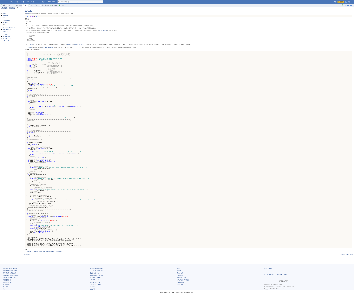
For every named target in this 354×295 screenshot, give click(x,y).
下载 (95, 284)
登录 (335, 2)
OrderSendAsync (37, 251)
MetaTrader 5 (268, 268)
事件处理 (12, 8)
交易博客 (5, 287)
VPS (38, 1)
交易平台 (97, 268)
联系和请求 (180, 284)
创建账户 (340, 2)
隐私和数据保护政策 (183, 280)
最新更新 (96, 271)
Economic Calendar (282, 274)
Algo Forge (19, 5)
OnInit (4, 13)
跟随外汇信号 (7, 280)
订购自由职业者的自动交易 (11, 275)
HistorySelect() (103, 30)
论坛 (11, 2)
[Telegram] (268, 281)
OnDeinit (5, 15)
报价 (43, 2)
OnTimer (5, 22)
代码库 (10, 5)
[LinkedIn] (277, 281)
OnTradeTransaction (9, 27)
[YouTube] (274, 281)
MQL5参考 (4, 8)
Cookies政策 (180, 282)
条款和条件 (180, 273)
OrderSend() (70, 44)
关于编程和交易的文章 (9, 273)
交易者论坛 (6, 284)
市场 (16, 2)
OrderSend (29, 251)
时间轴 (179, 271)
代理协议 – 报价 (181, 277)
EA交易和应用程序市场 (9, 277)
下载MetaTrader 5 (348, 5)
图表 (4, 289)
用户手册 (97, 275)
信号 (22, 2)
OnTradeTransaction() (48, 47)
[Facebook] (265, 281)
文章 (4, 5)
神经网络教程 (45, 5)
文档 (26, 5)
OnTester (5, 34)
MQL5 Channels (269, 274)
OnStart (5, 11)
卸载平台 (92, 289)
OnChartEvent (7, 32)
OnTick (5, 18)
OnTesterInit (6, 36)
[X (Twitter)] (271, 281)
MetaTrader (51, 1)
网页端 (62, 5)
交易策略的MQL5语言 (96, 277)
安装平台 (92, 287)
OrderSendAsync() (79, 44)
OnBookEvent (7, 29)
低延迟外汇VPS (7, 282)
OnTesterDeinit (7, 38)
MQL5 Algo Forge (95, 282)
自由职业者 (30, 2)
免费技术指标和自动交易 (10, 271)
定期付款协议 (181, 275)
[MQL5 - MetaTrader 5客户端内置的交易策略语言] (4, 2)
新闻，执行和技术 (95, 273)
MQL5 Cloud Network (96, 280)
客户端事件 (58, 251)
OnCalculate (6, 20)
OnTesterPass (7, 41)
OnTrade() (29, 47)
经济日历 (54, 5)
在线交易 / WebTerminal (10, 268)
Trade (27, 13)
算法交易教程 (34, 5)
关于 (178, 268)
